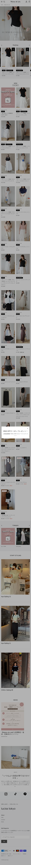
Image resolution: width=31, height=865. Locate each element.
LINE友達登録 (6, 433)
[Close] (27, 428)
